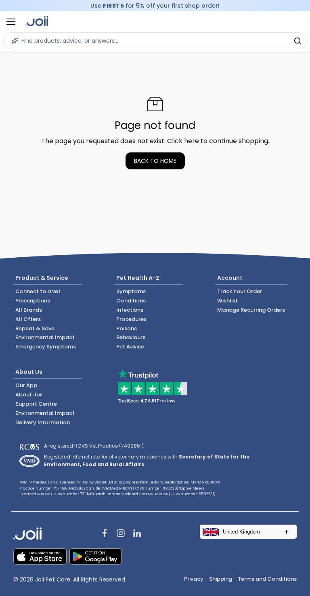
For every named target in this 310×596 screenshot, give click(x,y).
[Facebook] (105, 534)
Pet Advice (130, 346)
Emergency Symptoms (45, 346)
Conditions (131, 300)
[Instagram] (121, 534)
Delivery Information (42, 422)
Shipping (220, 579)
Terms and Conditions (267, 579)
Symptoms (131, 291)
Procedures (131, 319)
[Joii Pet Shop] (36, 22)
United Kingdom (241, 532)
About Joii (28, 394)
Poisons (126, 328)
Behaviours (130, 337)
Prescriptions (32, 300)
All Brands (28, 310)
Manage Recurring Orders (251, 310)
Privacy (193, 579)
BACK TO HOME (155, 161)
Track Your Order (239, 291)
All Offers (28, 319)
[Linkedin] (137, 534)
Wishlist (227, 300)
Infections (129, 310)
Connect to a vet (38, 291)
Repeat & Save (34, 328)
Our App (26, 385)
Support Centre (36, 404)
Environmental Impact (45, 337)
